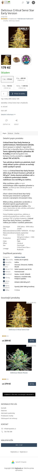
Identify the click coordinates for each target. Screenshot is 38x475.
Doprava (4, 410)
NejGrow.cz (23, 452)
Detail (32, 341)
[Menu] (33, 3)
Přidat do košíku (19, 94)
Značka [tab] (16, 133)
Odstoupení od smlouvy (9, 418)
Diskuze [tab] (10, 133)
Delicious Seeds (19, 257)
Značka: (11, 21)
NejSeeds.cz (15, 452)
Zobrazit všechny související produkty (19, 394)
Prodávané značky (7, 416)
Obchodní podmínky (8, 413)
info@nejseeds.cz (10, 429)
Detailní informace (7, 114)
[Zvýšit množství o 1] (8, 92)
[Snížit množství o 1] (8, 95)
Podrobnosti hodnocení (25, 19)
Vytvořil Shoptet (21, 462)
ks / (19, 445)
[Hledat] (23, 3)
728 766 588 (8, 432)
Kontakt (3, 408)
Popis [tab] (4, 133)
